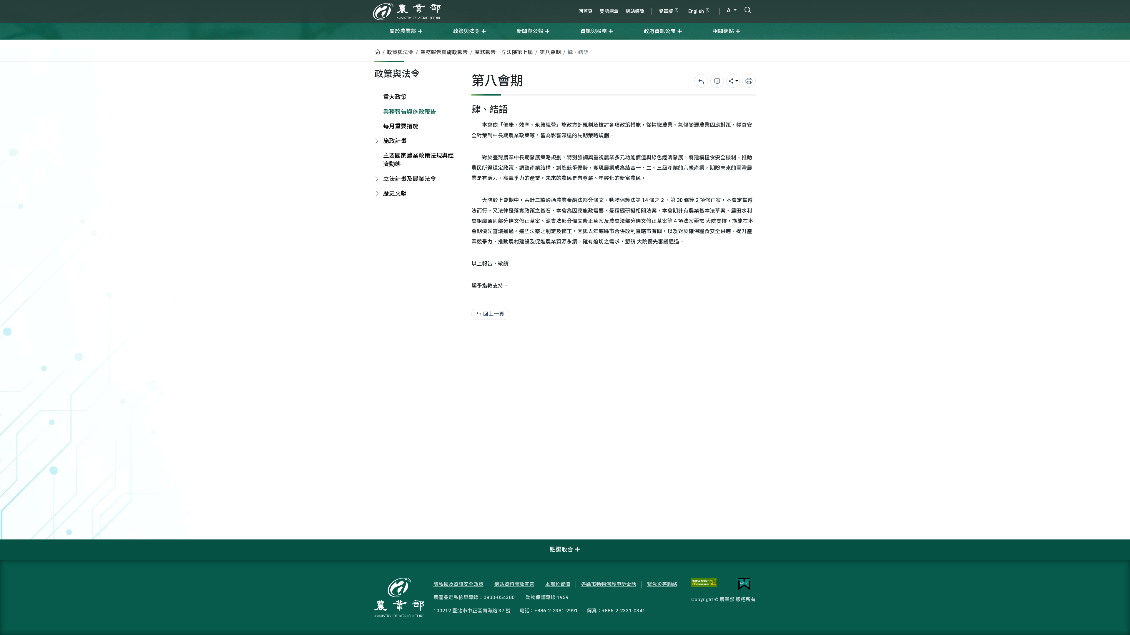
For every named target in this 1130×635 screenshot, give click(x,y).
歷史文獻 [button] (395, 193)
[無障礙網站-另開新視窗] (704, 584)
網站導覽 (635, 11)
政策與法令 (400, 52)
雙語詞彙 (609, 11)
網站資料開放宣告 (514, 584)
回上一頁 (493, 314)
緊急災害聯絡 (662, 584)
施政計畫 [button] (395, 141)
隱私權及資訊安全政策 (458, 584)
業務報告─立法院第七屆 (504, 52)
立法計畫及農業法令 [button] (409, 179)
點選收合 (561, 549)
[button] (1116, 621)
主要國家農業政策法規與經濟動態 (418, 160)
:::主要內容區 (15, 43)
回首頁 (586, 11)
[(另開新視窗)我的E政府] (744, 584)
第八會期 (550, 52)
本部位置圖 (557, 584)
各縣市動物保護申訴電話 (608, 584)
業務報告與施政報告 (444, 52)
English (696, 11)
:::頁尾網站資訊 (17, 543)
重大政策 (395, 97)
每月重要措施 (400, 126)
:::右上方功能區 (591, 3)
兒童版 (666, 11)
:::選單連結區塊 (75, 3)
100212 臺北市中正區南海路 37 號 (472, 611)
